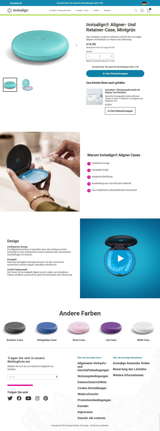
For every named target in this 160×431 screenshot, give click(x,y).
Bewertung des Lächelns (129, 369)
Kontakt (83, 406)
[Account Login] (142, 10)
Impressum (85, 412)
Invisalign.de (16, 3)
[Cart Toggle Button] (148, 10)
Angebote (107, 10)
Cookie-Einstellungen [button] (92, 388)
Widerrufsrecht (88, 394)
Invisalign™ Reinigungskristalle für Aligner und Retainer (122, 91)
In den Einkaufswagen (115, 73)
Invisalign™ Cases (82, 10)
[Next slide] (76, 45)
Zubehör (96, 10)
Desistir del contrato (92, 418)
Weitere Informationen (128, 375)
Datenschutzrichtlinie (92, 382)
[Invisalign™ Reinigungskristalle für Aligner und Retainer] (94, 104)
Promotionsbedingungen (94, 400)
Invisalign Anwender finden (131, 363)
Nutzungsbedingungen (93, 376)
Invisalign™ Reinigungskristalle (60, 10)
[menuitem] (10, 85)
